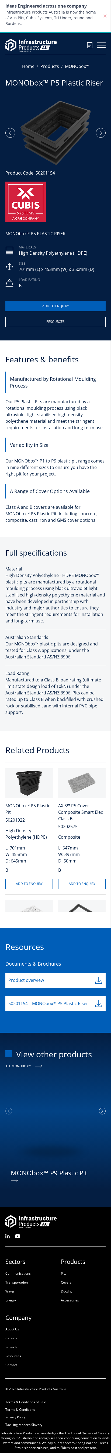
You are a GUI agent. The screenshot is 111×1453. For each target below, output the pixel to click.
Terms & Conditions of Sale (25, 1402)
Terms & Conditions (20, 1409)
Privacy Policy (15, 1417)
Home (28, 66)
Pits (63, 1273)
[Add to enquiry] (55, 306)
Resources (55, 321)
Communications (18, 1273)
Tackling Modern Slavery (23, 1424)
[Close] (105, 16)
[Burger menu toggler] (101, 45)
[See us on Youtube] (17, 1236)
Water (10, 1291)
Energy (10, 1300)
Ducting (66, 1291)
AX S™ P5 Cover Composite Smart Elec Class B (80, 812)
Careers (11, 1338)
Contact (11, 1365)
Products (49, 66)
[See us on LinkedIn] (7, 1236)
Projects (11, 1347)
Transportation (16, 1282)
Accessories (70, 1300)
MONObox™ (77, 66)
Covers (66, 1282)
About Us (12, 1329)
